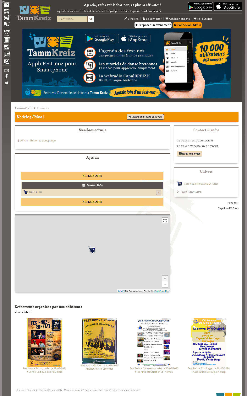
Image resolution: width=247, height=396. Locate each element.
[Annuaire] (6, 41)
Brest (39, 191)
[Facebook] (6, 77)
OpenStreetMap (161, 291)
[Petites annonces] (6, 62)
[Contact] (6, 71)
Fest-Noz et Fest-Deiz (196, 183)
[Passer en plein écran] (165, 221)
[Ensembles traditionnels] (6, 22)
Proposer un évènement (154, 25)
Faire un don (204, 18)
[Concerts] (6, 11)
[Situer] (158, 192)
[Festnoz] (6, 4)
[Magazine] (6, 54)
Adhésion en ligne (179, 18)
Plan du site (33, 389)
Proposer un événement (95, 389)
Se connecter (154, 18)
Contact (44, 389)
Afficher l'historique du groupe (38, 140)
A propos (21, 389)
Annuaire (43, 108)
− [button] (165, 284)
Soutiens (53, 389)
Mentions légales (73, 389)
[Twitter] (6, 85)
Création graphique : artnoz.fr (124, 389)
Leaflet (121, 291)
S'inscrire (133, 18)
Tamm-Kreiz (23, 108)
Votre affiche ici (23, 312)
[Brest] (92, 250)
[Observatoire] (6, 48)
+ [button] (165, 278)
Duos (215, 183)
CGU (61, 389)
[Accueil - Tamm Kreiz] (34, 11)
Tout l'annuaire (191, 192)
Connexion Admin (189, 25)
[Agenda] (6, 33)
